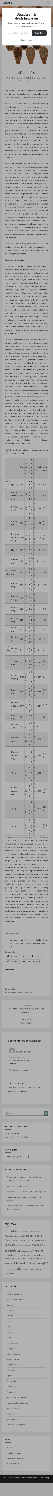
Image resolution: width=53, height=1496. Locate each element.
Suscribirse (39, 33)
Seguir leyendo (26, 40)
